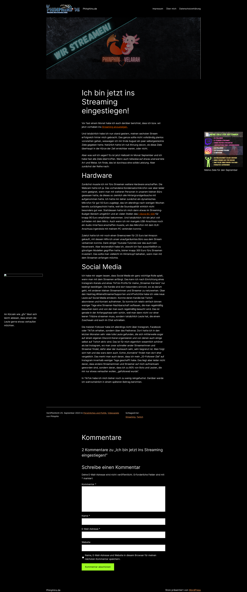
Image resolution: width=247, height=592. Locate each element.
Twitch (140, 417)
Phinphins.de (90, 8)
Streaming (130, 417)
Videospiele (113, 413)
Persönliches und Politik (95, 413)
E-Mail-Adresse (91, 529)
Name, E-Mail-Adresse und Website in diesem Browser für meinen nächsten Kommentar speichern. (120, 557)
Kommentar (89, 484)
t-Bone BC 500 (146, 214)
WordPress (195, 590)
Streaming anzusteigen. (115, 127)
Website (86, 542)
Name (86, 515)
